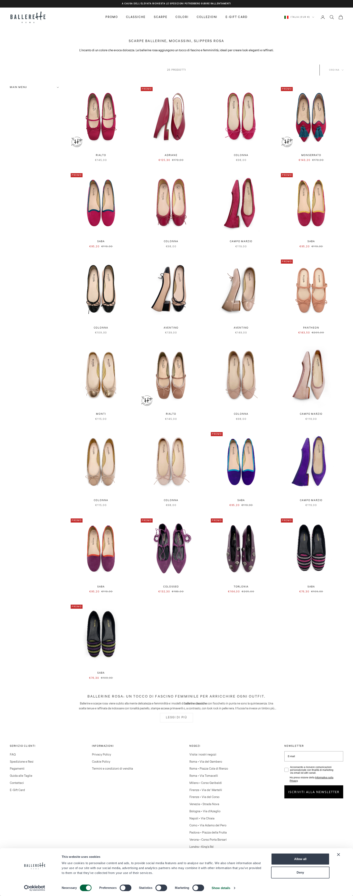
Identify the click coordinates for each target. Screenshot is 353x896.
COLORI (182, 17)
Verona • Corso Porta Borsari (208, 840)
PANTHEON (311, 328)
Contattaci (17, 783)
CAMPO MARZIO (241, 241)
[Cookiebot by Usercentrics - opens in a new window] (35, 888)
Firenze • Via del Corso (204, 797)
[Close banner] (338, 854)
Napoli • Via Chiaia (201, 818)
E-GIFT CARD (237, 17)
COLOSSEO (171, 586)
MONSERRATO (311, 155)
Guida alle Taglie (21, 776)
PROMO (111, 17)
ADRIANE (171, 155)
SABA (101, 241)
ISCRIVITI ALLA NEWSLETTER (314, 792)
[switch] (125, 888)
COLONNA (241, 155)
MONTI (101, 414)
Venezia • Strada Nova (204, 804)
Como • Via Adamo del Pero (207, 825)
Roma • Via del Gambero (205, 762)
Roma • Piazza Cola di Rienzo (208, 769)
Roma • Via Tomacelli (203, 776)
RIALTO (101, 155)
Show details (221, 888)
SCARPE (161, 17)
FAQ (13, 754)
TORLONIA (241, 586)
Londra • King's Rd (201, 847)
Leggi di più (176, 717)
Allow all (300, 859)
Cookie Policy (101, 762)
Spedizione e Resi (22, 762)
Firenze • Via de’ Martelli (205, 790)
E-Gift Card (17, 790)
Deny (300, 872)
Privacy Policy (101, 754)
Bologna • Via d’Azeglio (204, 811)
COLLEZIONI (207, 17)
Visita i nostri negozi (202, 754)
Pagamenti (17, 769)
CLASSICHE (136, 17)
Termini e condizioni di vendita (112, 769)
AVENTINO (171, 328)
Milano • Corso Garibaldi (205, 783)
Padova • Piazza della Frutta (208, 832)
